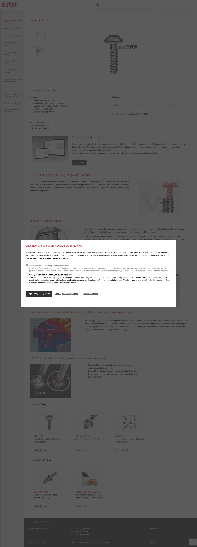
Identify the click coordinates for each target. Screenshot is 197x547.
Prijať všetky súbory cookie (39, 294)
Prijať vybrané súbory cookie (66, 294)
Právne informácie (90, 294)
